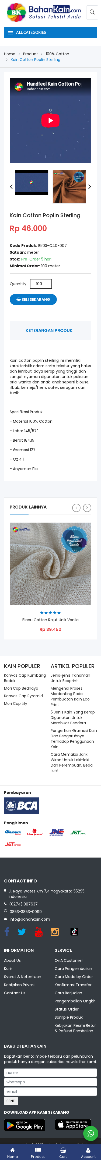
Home (9, 54)
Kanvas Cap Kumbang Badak (25, 678)
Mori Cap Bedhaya (21, 688)
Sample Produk (69, 1017)
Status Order (67, 1009)
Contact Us (14, 993)
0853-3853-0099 (26, 911)
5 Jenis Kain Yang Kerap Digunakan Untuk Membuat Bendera (73, 717)
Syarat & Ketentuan (22, 976)
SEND (11, 1101)
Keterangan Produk (49, 330)
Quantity (18, 283)
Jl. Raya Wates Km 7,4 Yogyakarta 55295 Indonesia (47, 893)
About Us (12, 960)
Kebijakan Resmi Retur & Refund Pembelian (75, 1028)
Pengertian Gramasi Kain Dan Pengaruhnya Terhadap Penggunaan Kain (74, 739)
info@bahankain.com (30, 919)
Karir (8, 968)
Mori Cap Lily (15, 703)
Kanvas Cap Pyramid (23, 696)
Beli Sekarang (35, 299)
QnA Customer (69, 960)
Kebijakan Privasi (19, 985)
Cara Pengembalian (73, 968)
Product (30, 54)
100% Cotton (57, 54)
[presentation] (11, 187)
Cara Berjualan (68, 993)
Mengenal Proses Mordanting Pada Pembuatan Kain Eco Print (70, 696)
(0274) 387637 (23, 904)
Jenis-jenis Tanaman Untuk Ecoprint (70, 678)
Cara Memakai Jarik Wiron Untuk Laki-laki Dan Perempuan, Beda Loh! (72, 762)
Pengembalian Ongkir (75, 1001)
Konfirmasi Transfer (73, 985)
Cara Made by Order (74, 976)
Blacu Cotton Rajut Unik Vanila (50, 620)
